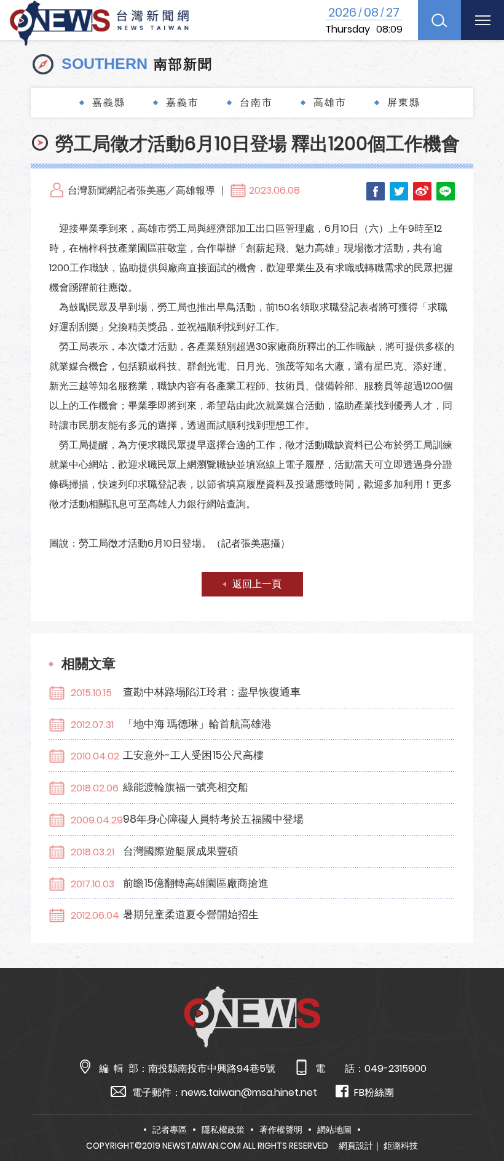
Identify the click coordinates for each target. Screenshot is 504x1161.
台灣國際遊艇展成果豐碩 (180, 851)
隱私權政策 (223, 1129)
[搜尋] (439, 20)
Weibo (422, 191)
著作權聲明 (280, 1129)
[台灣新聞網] (99, 21)
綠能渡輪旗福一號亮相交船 (185, 787)
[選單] (482, 20)
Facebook (375, 191)
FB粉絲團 (374, 1092)
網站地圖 (334, 1129)
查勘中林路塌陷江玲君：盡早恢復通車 (212, 691)
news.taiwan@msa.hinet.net (249, 1092)
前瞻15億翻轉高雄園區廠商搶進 (196, 883)
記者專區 (169, 1129)
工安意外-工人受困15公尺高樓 (193, 755)
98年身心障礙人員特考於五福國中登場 (213, 819)
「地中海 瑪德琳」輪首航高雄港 (197, 723)
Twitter (399, 191)
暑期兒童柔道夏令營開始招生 (191, 914)
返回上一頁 (257, 584)
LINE (445, 191)
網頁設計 (356, 1145)
